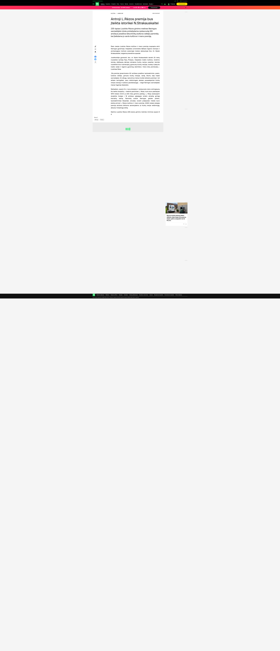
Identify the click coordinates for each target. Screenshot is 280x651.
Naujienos (108, 4)
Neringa (96, 119)
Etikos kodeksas (179, 294)
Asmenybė (145, 4)
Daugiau (151, 4)
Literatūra (131, 4)
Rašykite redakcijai (100, 294)
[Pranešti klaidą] (95, 51)
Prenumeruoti (182, 4)
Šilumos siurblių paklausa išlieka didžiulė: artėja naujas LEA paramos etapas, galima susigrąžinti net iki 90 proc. (176, 218)
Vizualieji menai (138, 4)
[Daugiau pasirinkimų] (95, 62)
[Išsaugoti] (183, 223)
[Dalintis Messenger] (95, 59)
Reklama (107, 294)
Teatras (122, 4)
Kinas (118, 4)
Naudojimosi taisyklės (158, 294)
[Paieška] (162, 4)
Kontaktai (126, 294)
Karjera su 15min (114, 294)
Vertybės (120, 294)
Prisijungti (172, 4)
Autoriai (151, 294)
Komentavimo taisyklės (169, 294)
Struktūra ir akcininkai (143, 294)
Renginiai (113, 4)
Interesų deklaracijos (133, 294)
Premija (102, 119)
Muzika (126, 4)
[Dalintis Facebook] (95, 56)
